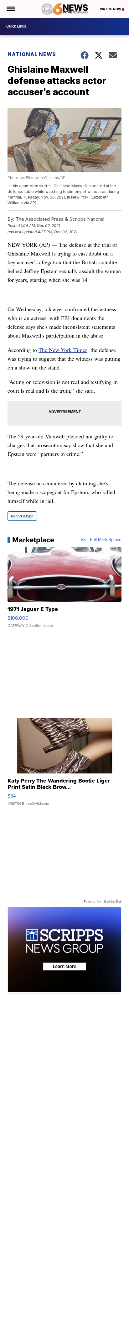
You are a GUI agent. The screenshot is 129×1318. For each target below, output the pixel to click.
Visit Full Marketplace (100, 540)
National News (32, 54)
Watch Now (111, 9)
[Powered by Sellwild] (112, 901)
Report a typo (22, 516)
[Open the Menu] (10, 9)
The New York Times (63, 350)
